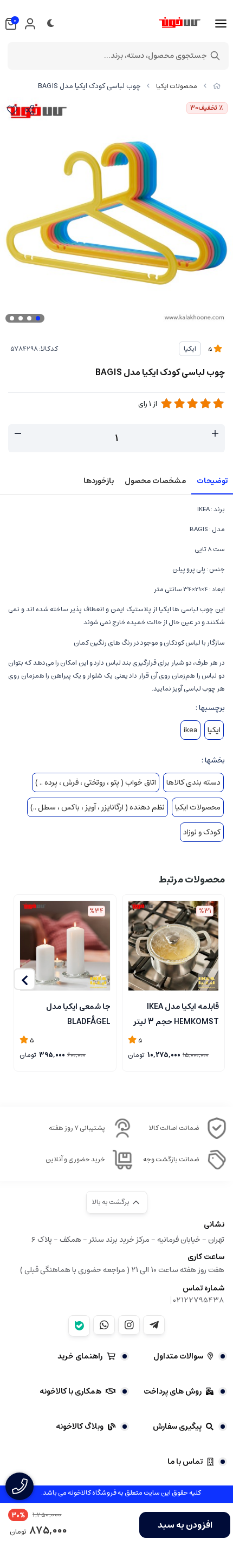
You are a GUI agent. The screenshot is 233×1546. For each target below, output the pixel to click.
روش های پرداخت (173, 1391)
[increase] (215, 434)
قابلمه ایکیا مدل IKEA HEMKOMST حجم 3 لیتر (176, 1013)
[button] (24, 979)
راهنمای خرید (79, 1356)
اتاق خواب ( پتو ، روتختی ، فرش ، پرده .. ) (95, 782)
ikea (190, 730)
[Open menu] (221, 23)
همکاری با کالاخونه (70, 1391)
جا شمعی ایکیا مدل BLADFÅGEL (78, 1013)
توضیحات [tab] (212, 480)
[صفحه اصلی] (217, 86)
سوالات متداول (178, 1356)
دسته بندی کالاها (193, 782)
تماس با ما (185, 1461)
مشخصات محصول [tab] (155, 480)
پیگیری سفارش (177, 1426)
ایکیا (190, 348)
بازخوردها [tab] (98, 480)
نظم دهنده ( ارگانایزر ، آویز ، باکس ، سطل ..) (97, 807)
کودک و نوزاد (202, 832)
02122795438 (198, 1300)
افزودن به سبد (185, 1524)
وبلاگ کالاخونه (79, 1426)
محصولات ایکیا (176, 86)
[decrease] (18, 434)
